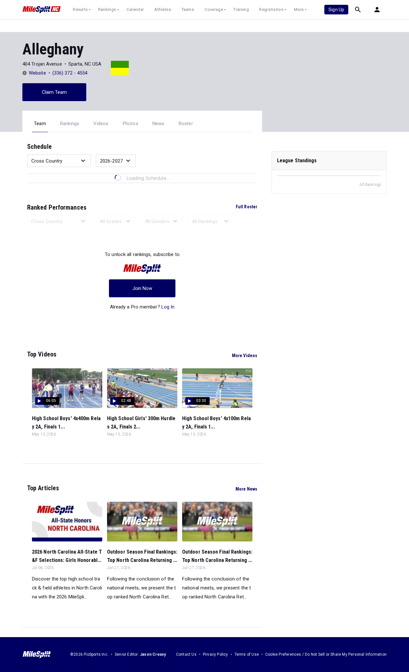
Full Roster (246, 206)
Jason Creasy (153, 654)
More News (246, 489)
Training (241, 9)
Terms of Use (247, 654)
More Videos (244, 355)
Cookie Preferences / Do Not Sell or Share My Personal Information (326, 654)
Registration (271, 9)
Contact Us (186, 654)
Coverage (213, 9)
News (158, 123)
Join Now (142, 288)
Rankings (107, 9)
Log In (168, 307)
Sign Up (336, 9)
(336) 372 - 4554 (70, 73)
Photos (130, 123)
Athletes (162, 9)
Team (40, 123)
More (299, 9)
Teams (187, 9)
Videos (100, 123)
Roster (186, 123)
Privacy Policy (215, 654)
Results (80, 9)
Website (37, 73)
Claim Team (54, 92)
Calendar (135, 9)
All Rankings (370, 184)
